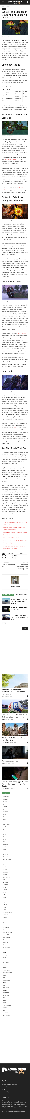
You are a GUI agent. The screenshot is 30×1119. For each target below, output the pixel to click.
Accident (5, 799)
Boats (4, 819)
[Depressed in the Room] (15, 752)
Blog (4, 817)
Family (4, 867)
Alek (3, 696)
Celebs (4, 832)
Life (4, 930)
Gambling (5, 884)
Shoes (4, 975)
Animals (5, 801)
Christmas (5, 837)
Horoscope (6, 915)
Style (4, 985)
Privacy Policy (5, 1092)
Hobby (4, 907)
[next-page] (5, 624)
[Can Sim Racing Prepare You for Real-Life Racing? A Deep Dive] (6, 617)
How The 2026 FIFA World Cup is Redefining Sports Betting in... (14, 716)
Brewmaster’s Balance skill (12, 159)
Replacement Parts (8, 972)
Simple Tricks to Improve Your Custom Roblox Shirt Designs (19, 601)
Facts (4, 864)
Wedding (5, 1013)
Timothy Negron (7, 17)
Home (3, 6)
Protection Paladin (14, 555)
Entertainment (7, 859)
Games (4, 887)
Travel (4, 1002)
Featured (5, 872)
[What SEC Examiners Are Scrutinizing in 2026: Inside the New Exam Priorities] (15, 681)
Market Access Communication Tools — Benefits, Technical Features (22, 567)
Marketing (5, 942)
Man (4, 940)
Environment (6, 862)
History (5, 904)
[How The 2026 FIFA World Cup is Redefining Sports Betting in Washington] (15, 706)
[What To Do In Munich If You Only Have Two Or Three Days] (15, 729)
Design (4, 849)
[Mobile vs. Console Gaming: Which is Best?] (6, 609)
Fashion (5, 869)
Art (3, 804)
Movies (5, 952)
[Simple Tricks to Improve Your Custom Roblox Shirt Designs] (6, 601)
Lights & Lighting (7, 932)
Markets (5, 945)
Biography (5, 812)
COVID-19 (5, 844)
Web (4, 1010)
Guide (4, 897)
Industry (5, 920)
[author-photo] (15, 584)
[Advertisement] (15, 653)
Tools (4, 1000)
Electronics (6, 857)
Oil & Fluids (6, 962)
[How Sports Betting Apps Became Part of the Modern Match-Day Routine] (15, 773)
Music (4, 957)
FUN (4, 879)
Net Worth (5, 960)
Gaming (8, 6)
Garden (5, 892)
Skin (4, 977)
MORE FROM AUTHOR (21, 595)
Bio (3, 809)
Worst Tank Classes (6, 557)
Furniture (5, 882)
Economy (5, 852)
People (4, 965)
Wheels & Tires (7, 1015)
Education (5, 854)
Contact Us (5, 1087)
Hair (4, 899)
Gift (4, 894)
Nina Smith (4, 719)
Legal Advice (6, 927)
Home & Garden (7, 912)
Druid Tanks (5, 555)
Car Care (5, 827)
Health (4, 902)
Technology (6, 992)
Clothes (5, 842)
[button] (3, 2)
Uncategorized (7, 1005)
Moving (5, 955)
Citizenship (6, 839)
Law (4, 925)
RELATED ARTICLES (8, 595)
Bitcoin (4, 814)
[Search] (27, 2)
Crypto (4, 847)
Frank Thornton (5, 742)
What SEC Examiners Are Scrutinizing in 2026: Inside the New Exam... (13, 692)
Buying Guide (6, 824)
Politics (5, 967)
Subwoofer (6, 987)
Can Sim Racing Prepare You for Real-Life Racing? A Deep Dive (19, 617)
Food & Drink (6, 877)
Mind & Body (6, 947)
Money (4, 950)
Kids (4, 922)
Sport (4, 982)
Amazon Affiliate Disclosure (9, 1084)
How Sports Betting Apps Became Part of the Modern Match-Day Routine (15, 784)
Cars (4, 829)
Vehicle (5, 1008)
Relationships (6, 970)
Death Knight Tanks (10, 553)
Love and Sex (6, 935)
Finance (5, 874)
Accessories (6, 796)
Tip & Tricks (6, 995)
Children (5, 834)
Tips (4, 997)
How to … (5, 917)
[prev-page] (3, 624)
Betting (5, 806)
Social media (6, 980)
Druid (15, 428)
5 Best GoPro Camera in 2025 (8, 565)
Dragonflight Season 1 (21, 553)
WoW (13, 557)
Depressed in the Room (11, 761)
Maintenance (6, 937)
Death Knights (22, 333)
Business (5, 822)
